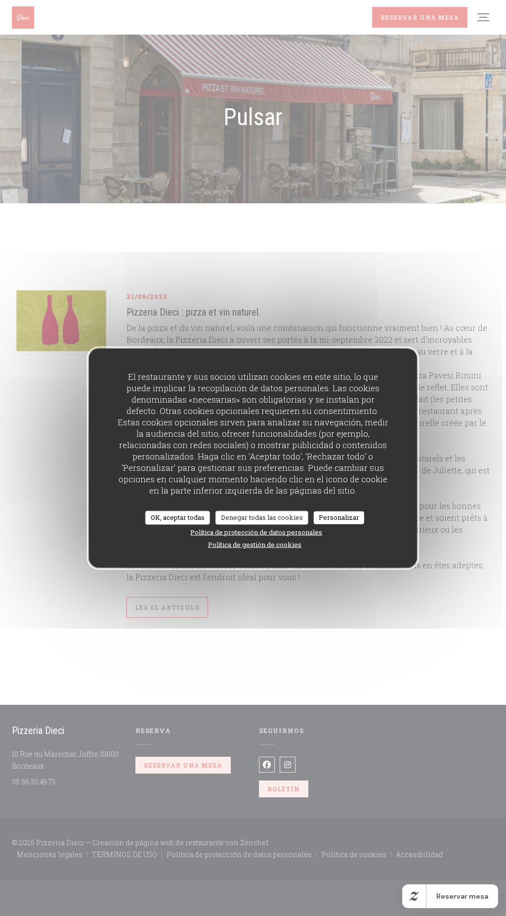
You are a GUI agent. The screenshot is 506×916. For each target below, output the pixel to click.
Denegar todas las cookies (262, 517)
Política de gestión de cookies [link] (254, 544)
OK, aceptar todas (178, 517)
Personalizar (339, 517)
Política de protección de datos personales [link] (256, 531)
